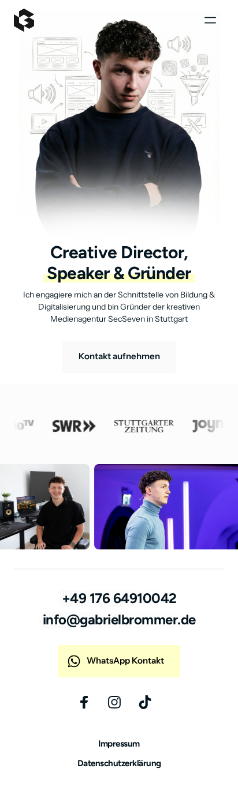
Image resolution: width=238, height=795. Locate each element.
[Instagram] (119, 702)
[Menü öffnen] (214, 20)
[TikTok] (149, 702)
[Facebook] (88, 702)
